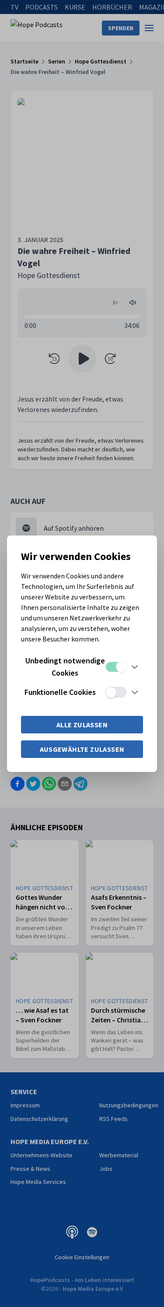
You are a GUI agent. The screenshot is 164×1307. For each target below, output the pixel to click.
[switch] (115, 667)
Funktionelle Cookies (60, 692)
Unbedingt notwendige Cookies (65, 666)
